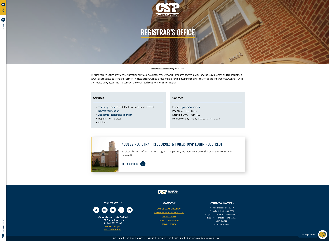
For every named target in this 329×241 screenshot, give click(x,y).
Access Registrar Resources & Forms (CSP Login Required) (172, 144)
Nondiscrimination (169, 220)
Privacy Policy (169, 224)
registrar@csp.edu (190, 107)
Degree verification (108, 110)
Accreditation (169, 216)
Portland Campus (112, 229)
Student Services (163, 69)
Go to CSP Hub (130, 164)
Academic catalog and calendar (115, 114)
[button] (3, 23)
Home (153, 69)
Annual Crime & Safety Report (169, 213)
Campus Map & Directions (169, 209)
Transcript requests (109, 107)
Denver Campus (113, 226)
